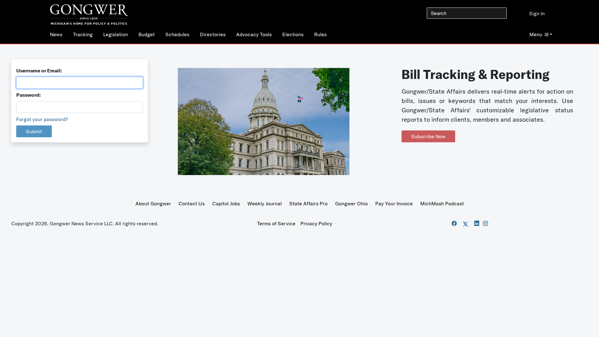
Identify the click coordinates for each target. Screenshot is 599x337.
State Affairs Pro (308, 203)
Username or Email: (39, 70)
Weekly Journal (264, 203)
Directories (213, 34)
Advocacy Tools (254, 34)
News (56, 34)
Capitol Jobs (226, 203)
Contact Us (191, 203)
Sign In (537, 13)
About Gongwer (153, 203)
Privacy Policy (316, 223)
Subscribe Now (428, 136)
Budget (147, 34)
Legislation (115, 34)
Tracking (83, 34)
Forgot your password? (42, 119)
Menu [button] (535, 34)
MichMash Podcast (442, 203)
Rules (320, 34)
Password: (28, 95)
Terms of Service (276, 223)
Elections (293, 34)
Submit (34, 131)
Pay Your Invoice (394, 203)
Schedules (177, 34)
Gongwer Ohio (351, 203)
